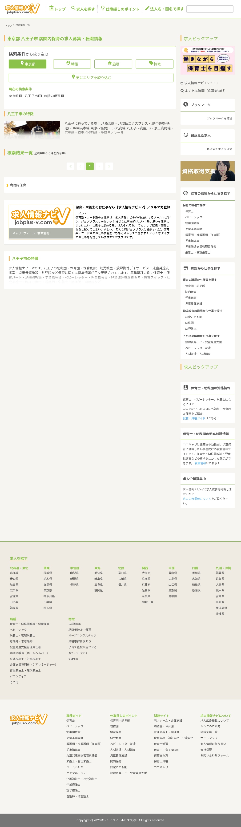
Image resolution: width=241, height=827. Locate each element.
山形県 (14, 602)
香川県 (196, 573)
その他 (14, 682)
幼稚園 (189, 323)
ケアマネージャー (77, 773)
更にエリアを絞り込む (91, 77)
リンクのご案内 (210, 726)
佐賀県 (220, 578)
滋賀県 (146, 590)
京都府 (146, 584)
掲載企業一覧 (209, 732)
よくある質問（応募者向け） (206, 91)
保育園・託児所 (195, 286)
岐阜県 (98, 578)
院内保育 (191, 292)
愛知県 (98, 573)
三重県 (98, 584)
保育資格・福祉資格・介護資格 (173, 738)
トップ (57, 9)
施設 (113, 64)
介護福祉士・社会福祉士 (25, 659)
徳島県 (196, 584)
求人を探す (83, 9)
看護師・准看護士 (77, 796)
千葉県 (48, 602)
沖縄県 (220, 614)
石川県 (122, 578)
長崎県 (220, 602)
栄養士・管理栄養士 (198, 252)
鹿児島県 (221, 608)
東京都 (48, 590)
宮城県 (14, 596)
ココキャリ (161, 767)
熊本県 (220, 590)
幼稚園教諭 (192, 223)
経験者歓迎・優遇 (79, 630)
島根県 (173, 596)
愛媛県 (196, 590)
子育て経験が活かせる (82, 647)
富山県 (122, 573)
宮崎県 (220, 596)
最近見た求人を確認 (219, 149)
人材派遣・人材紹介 (198, 354)
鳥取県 (173, 590)
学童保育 (191, 297)
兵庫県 (146, 578)
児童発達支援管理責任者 (200, 246)
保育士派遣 (161, 744)
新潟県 (74, 578)
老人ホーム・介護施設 (168, 720)
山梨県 (74, 573)
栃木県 (48, 578)
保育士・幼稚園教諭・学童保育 (29, 624)
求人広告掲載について (197, 499)
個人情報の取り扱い (213, 744)
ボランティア (18, 676)
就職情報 (200, 463)
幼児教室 (191, 328)
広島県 (173, 578)
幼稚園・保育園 (164, 726)
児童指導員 (192, 241)
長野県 (74, 584)
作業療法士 (73, 784)
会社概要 (206, 749)
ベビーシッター (195, 217)
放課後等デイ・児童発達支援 (203, 342)
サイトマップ (209, 738)
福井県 (122, 584)
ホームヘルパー (76, 767)
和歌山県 (147, 602)
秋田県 (14, 584)
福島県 (14, 608)
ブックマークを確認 (219, 118)
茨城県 (48, 573)
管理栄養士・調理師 (166, 732)
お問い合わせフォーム (215, 755)
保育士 (189, 211)
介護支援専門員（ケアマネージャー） (34, 664)
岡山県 (173, 573)
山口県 (173, 584)
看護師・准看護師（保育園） (203, 235)
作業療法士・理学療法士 (25, 670)
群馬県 (48, 584)
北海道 (14, 573)
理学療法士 (73, 790)
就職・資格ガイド (194, 418)
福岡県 (220, 573)
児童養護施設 (193, 303)
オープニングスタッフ (82, 635)
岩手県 (14, 590)
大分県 (220, 584)
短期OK (73, 659)
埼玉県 (48, 608)
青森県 (14, 578)
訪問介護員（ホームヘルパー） (29, 653)
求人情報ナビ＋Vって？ (201, 83)
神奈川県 (49, 596)
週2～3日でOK (77, 653)
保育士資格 (161, 761)
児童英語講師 (193, 229)
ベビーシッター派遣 (198, 348)
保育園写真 (161, 755)
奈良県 (146, 596)
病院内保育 (18, 185)
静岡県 (98, 590)
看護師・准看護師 (21, 641)
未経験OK (74, 624)
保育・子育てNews (166, 749)
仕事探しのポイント (120, 9)
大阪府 (146, 573)
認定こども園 (193, 317)
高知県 (196, 578)
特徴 (155, 64)
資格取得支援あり (79, 641)
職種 (72, 64)
